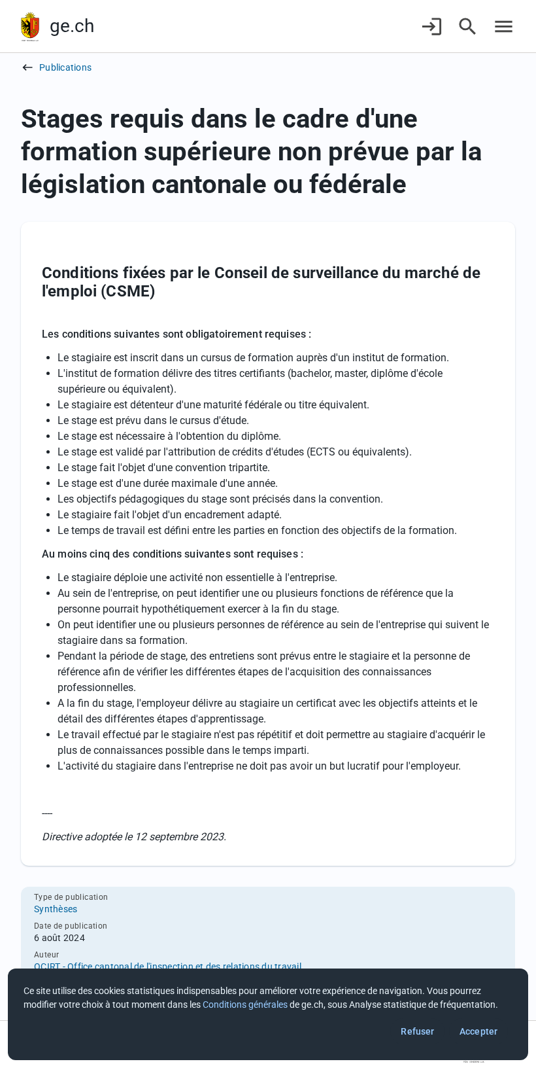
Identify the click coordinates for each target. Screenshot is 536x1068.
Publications (65, 67)
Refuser (417, 1031)
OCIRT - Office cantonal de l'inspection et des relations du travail (167, 966)
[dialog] (268, 1014)
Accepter (478, 1031)
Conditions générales (245, 1004)
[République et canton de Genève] (30, 26)
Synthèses (55, 909)
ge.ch (72, 26)
